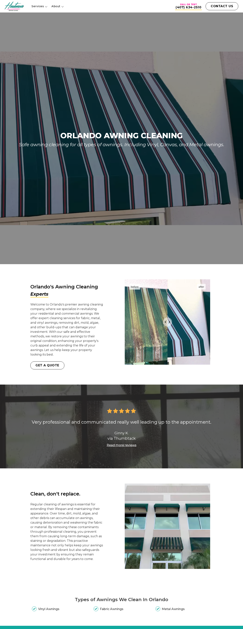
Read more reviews (121, 445)
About (55, 6)
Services (38, 6)
